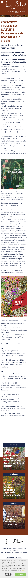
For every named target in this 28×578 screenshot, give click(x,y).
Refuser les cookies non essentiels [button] (8, 574)
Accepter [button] (20, 574)
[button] (2, 2)
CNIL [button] (22, 570)
